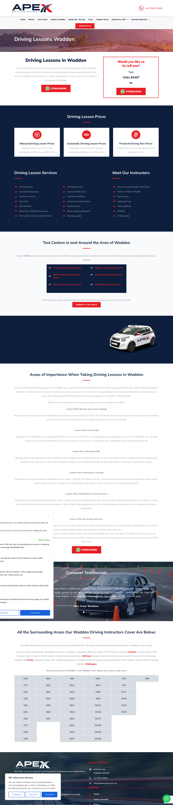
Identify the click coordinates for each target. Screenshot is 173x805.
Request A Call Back (86, 304)
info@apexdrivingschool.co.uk (105, 783)
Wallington (91, 664)
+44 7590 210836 (153, 8)
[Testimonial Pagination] (83, 612)
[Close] (48, 515)
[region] (33, 786)
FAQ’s (97, 794)
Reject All (33, 794)
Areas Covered (101, 799)
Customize (16, 794)
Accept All (49, 794)
